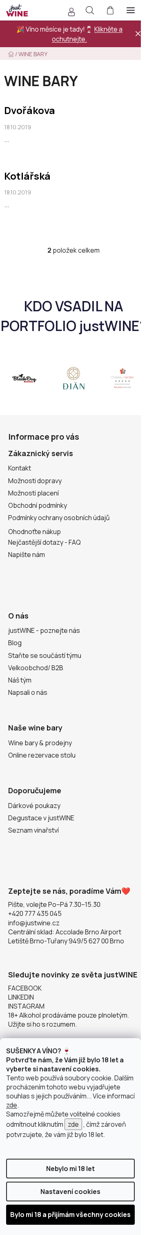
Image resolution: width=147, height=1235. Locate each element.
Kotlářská (27, 176)
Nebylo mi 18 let (70, 1168)
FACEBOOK (25, 988)
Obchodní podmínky (37, 505)
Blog (15, 642)
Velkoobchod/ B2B (35, 667)
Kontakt (19, 468)
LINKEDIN (21, 997)
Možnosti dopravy (35, 480)
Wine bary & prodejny (40, 742)
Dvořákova (29, 110)
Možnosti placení (33, 493)
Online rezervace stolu (42, 755)
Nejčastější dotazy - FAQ (44, 542)
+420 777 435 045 (35, 913)
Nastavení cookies (70, 1191)
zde (11, 1104)
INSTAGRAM (26, 1006)
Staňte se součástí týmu (44, 655)
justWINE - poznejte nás (44, 630)
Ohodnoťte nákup (34, 531)
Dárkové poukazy (34, 805)
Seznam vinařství (33, 830)
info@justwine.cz (34, 922)
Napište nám (26, 554)
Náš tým (19, 680)
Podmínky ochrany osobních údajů (59, 517)
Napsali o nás (27, 692)
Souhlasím (70, 1215)
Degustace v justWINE (41, 817)
